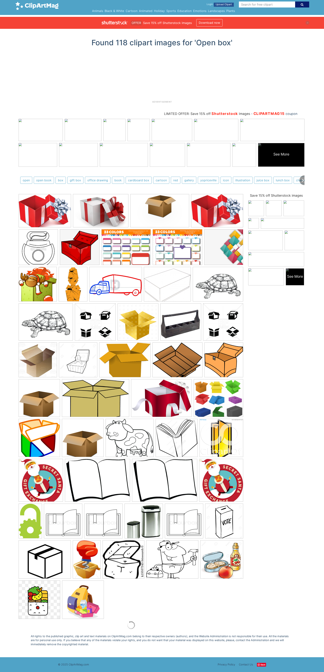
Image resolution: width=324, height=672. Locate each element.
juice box (262, 180)
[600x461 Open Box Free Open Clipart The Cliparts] (177, 362)
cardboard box (138, 180)
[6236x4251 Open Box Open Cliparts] (161, 399)
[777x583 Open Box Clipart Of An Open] (124, 362)
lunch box (283, 180)
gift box (75, 180)
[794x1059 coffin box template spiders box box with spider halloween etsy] (73, 286)
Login (210, 4)
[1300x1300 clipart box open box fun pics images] (78, 362)
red (175, 180)
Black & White (114, 11)
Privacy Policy (226, 664)
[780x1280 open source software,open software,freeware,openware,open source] (30, 523)
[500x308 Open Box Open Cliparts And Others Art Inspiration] (95, 399)
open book (44, 180)
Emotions (199, 11)
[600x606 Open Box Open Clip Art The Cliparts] (39, 439)
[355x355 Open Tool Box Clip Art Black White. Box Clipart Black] (180, 324)
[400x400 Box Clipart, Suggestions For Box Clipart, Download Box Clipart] (38, 286)
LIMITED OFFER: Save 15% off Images (207, 114)
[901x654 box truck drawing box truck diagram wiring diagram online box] (115, 286)
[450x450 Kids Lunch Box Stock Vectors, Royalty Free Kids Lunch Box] (83, 601)
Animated (145, 11)
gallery (189, 180)
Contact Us (246, 664)
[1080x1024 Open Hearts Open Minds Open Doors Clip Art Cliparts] (221, 439)
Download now (209, 23)
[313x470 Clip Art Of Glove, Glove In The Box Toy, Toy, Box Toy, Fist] (86, 561)
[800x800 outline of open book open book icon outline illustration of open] (63, 523)
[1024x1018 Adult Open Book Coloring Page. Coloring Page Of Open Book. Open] (176, 439)
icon (226, 180)
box (60, 180)
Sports (171, 11)
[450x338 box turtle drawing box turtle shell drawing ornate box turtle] (218, 286)
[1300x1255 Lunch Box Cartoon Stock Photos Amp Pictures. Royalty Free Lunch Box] (221, 560)
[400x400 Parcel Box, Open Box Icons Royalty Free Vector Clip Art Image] (95, 324)
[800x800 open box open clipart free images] (83, 439)
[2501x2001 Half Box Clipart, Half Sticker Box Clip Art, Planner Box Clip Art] (126, 249)
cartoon (161, 180)
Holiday (159, 11)
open (26, 180)
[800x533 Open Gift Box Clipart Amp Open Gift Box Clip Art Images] (100, 212)
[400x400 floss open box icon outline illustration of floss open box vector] (38, 248)
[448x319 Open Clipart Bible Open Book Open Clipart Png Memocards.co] (97, 482)
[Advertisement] (162, 75)
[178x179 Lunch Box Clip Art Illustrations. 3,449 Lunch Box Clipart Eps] (123, 561)
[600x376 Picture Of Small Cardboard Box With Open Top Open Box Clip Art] (159, 212)
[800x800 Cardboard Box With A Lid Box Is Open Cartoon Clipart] (38, 362)
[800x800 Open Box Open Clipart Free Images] (39, 399)
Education (184, 11)
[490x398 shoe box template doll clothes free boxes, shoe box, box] (167, 286)
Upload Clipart (224, 4)
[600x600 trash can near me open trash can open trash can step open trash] (144, 523)
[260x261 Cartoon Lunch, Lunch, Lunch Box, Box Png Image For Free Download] (39, 601)
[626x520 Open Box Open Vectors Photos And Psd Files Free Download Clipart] (218, 399)
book (118, 180)
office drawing (97, 180)
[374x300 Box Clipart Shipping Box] (45, 561)
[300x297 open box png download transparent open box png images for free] (79, 248)
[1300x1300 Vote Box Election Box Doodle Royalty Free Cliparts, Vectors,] (224, 522)
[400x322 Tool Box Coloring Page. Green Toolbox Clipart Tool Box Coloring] (172, 561)
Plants (230, 11)
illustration (242, 180)
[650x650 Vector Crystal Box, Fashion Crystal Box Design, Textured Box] (223, 248)
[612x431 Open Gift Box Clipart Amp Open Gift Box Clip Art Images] (45, 212)
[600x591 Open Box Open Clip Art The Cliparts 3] (224, 361)
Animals (97, 11)
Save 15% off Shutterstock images (276, 195)
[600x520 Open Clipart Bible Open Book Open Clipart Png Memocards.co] (130, 439)
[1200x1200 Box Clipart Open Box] (138, 324)
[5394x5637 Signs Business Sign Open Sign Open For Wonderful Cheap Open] (41, 482)
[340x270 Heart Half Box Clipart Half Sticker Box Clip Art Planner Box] (177, 249)
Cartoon (131, 11)
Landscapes (216, 11)
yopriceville (208, 180)
